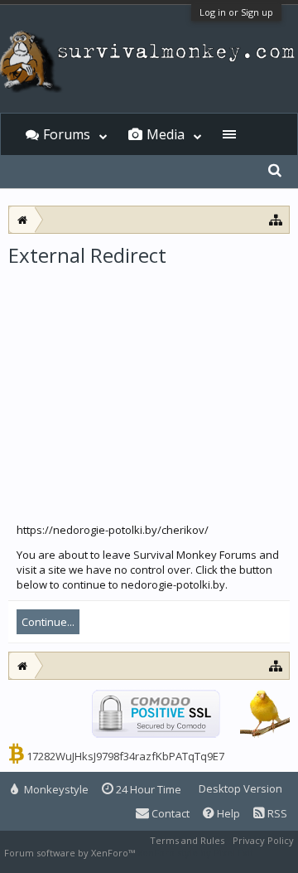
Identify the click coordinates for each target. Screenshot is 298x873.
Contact (169, 813)
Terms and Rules (187, 840)
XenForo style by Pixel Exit (195, 852)
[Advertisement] (149, 388)
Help (227, 813)
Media (166, 134)
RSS (276, 813)
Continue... (48, 621)
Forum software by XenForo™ (70, 852)
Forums (66, 134)
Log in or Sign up (236, 12)
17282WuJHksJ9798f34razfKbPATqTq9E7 (125, 756)
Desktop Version (240, 788)
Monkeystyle (55, 789)
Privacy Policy (263, 840)
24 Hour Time (147, 789)
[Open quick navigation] (276, 219)
